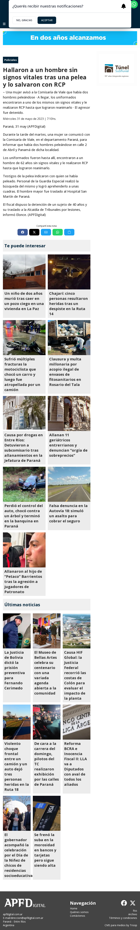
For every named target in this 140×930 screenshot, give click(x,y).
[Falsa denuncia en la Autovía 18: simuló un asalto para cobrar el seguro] (69, 484)
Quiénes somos (79, 912)
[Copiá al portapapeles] (69, 232)
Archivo (132, 914)
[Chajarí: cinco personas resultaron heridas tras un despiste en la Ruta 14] (69, 271)
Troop (133, 925)
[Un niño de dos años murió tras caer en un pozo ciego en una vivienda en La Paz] (24, 271)
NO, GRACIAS (24, 20)
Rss (135, 910)
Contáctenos (77, 915)
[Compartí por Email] (46, 232)
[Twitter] (133, 903)
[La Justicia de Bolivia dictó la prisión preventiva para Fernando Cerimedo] (17, 630)
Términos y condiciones (123, 918)
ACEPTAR (46, 20)
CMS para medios (115, 925)
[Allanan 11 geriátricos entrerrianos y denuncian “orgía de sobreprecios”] (69, 413)
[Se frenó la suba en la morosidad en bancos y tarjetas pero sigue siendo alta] (47, 813)
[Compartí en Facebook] (23, 232)
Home (73, 908)
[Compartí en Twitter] (34, 232)
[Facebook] (124, 903)
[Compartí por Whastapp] (57, 232)
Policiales (10, 60)
